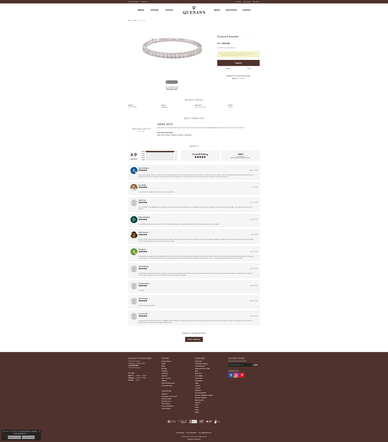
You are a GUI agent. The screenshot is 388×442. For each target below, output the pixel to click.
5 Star (143, 151)
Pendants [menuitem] (164, 371)
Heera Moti (164, 107)
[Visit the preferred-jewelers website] (182, 421)
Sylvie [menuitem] (197, 405)
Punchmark (197, 439)
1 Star (143, 159)
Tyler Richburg (144, 266)
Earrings (167, 135)
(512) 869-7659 (171, 89)
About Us (164, 394)
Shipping (228, 68)
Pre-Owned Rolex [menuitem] (200, 393)
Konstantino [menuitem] (199, 380)
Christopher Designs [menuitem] (201, 363)
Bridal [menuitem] (163, 363)
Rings (162, 135)
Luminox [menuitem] (197, 385)
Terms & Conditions (168, 406)
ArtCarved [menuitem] (198, 361)
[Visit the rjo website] (201, 421)
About (217, 10)
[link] (133, 1)
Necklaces (174, 135)
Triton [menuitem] (197, 410)
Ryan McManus (144, 168)
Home (129, 20)
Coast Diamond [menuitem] (200, 366)
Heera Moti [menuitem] (198, 378)
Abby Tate (142, 200)
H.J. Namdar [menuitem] (199, 376)
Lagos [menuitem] (197, 383)
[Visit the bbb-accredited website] (193, 421)
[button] (238, 1)
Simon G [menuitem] (197, 402)
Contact (246, 10)
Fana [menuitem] (196, 371)
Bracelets (188, 135)
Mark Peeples (143, 299)
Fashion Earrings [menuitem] (167, 385)
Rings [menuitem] (163, 366)
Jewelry (155, 10)
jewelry (135, 20)
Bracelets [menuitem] (164, 376)
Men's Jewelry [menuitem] (166, 378)
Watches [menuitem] (164, 380)
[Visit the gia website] (172, 421)
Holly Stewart (143, 232)
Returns (249, 68)
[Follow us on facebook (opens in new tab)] (230, 375)
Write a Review (194, 339)
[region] (171, 54)
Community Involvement (169, 396)
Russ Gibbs (142, 185)
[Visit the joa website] (217, 421)
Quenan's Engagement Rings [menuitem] (204, 395)
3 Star (143, 155)
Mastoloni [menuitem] (198, 390)
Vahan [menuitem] (197, 412)
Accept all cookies (28, 437)
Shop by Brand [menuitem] (166, 361)
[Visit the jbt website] (209, 421)
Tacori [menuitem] (197, 407)
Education (231, 10)
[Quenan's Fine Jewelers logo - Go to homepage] (194, 10)
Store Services (166, 401)
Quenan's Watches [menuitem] (201, 397)
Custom (169, 10)
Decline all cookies (14, 437)
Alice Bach (142, 249)
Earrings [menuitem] (164, 368)
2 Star (143, 157)
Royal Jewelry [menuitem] (199, 400)
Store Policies (166, 403)
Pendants (180, 135)
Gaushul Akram (144, 283)
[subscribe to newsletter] (256, 365)
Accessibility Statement (205, 433)
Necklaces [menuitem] (165, 373)
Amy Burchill (143, 314)
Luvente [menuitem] (197, 388)
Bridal (141, 10)
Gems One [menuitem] (198, 373)
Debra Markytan (144, 217)
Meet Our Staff (166, 399)
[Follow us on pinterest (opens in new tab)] (242, 375)
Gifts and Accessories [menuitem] (168, 383)
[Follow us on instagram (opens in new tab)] (236, 375)
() (176, 151)
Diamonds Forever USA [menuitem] (202, 368)
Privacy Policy (166, 408)
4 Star (143, 153)
